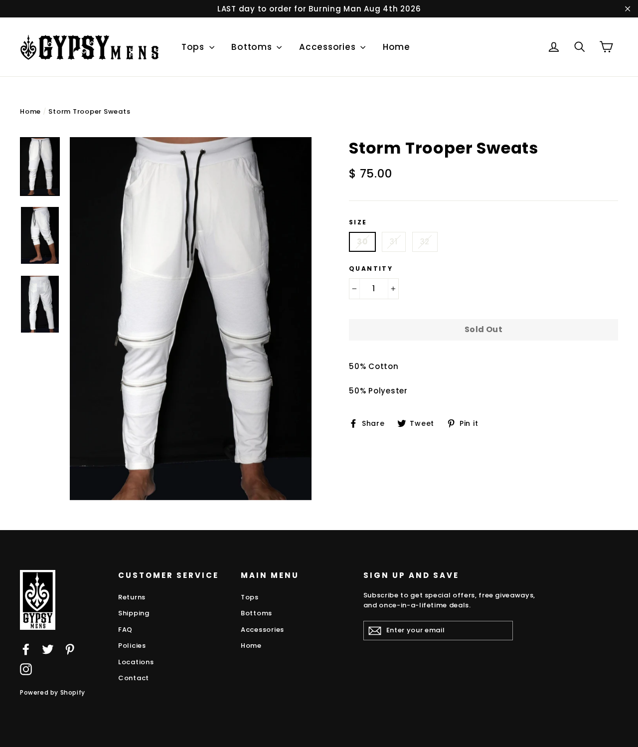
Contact (133, 678)
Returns (132, 597)
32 (425, 241)
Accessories (328, 47)
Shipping (134, 613)
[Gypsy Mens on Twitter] (48, 649)
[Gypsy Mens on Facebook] (26, 649)
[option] (191, 318)
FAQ (125, 629)
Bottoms (252, 47)
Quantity (371, 269)
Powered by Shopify (52, 692)
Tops (194, 47)
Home (396, 47)
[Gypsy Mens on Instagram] (26, 669)
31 (394, 241)
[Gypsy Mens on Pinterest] (70, 649)
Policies (132, 645)
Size (358, 222)
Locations (136, 662)
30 (362, 241)
